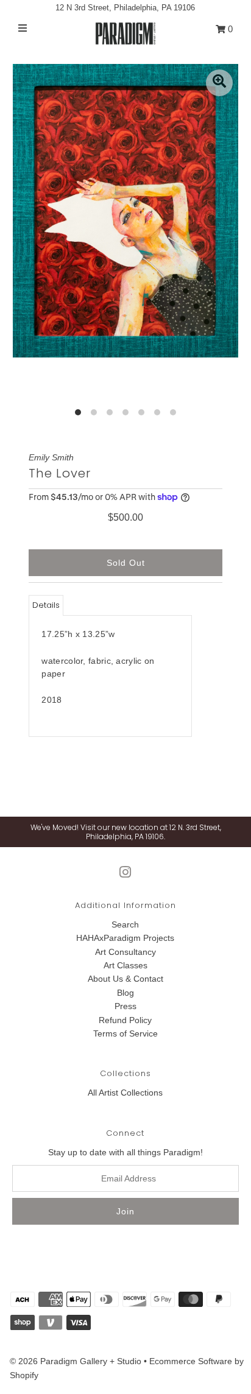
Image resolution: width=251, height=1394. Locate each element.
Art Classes (125, 965)
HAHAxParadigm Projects (125, 938)
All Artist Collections (125, 1092)
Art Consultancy (125, 952)
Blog (125, 993)
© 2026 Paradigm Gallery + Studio (75, 1361)
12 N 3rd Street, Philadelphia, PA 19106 (125, 7)
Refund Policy (125, 1020)
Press (125, 1006)
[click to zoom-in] (219, 82)
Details (46, 605)
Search (125, 924)
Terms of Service (125, 1033)
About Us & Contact (125, 979)
